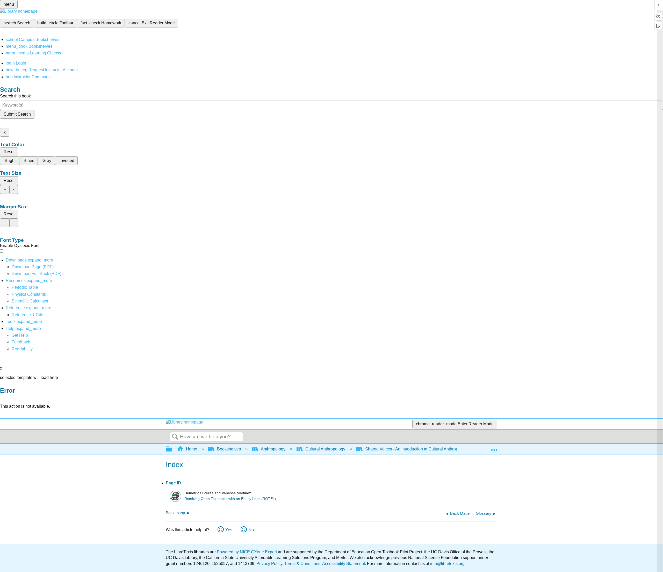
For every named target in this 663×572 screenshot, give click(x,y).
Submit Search (17, 114)
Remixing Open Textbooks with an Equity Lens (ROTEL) (230, 499)
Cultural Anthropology (325, 449)
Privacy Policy (269, 563)
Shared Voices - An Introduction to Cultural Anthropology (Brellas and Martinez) (437, 449)
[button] (21, 342)
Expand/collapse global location (494, 447)
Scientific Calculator (30, 301)
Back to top (175, 513)
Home (191, 449)
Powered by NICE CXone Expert (247, 552)
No (251, 530)
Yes (228, 530)
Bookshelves (229, 449)
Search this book (15, 96)
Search (175, 437)
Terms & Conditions (302, 563)
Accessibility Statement (343, 563)
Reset (9, 152)
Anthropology (273, 449)
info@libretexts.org (447, 563)
